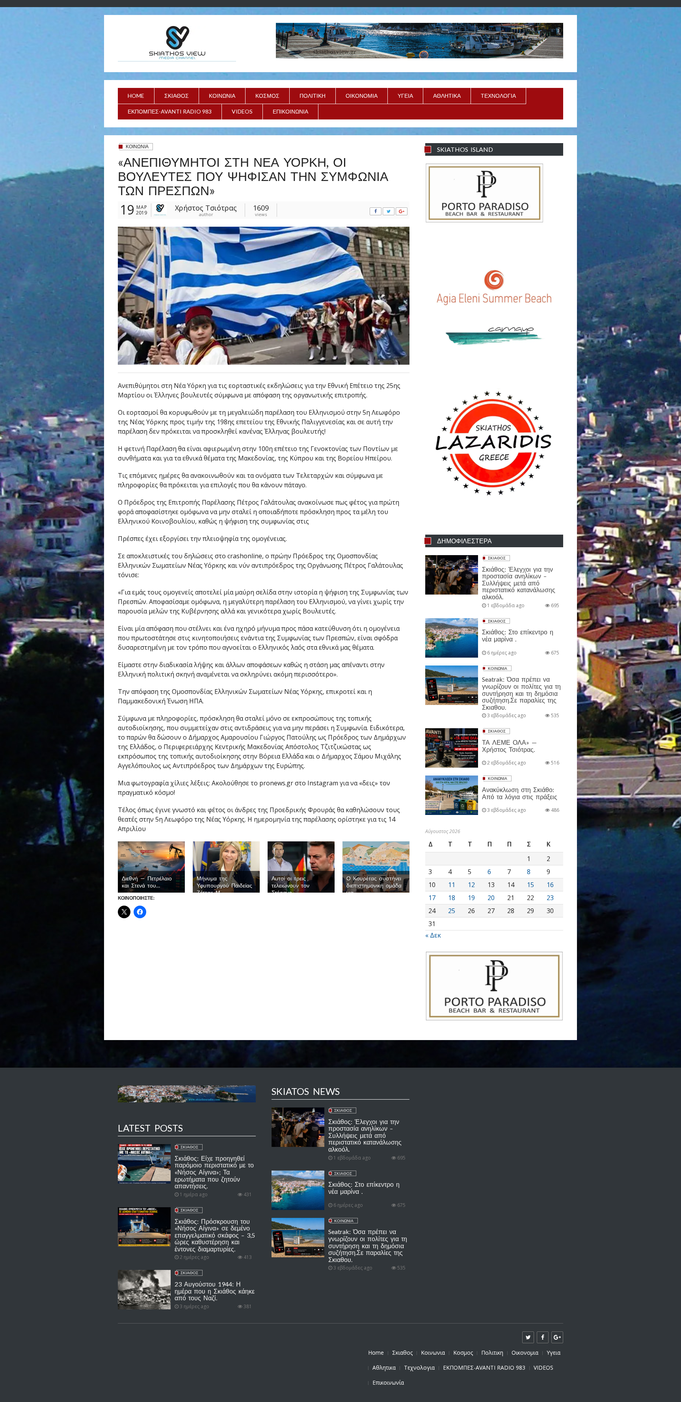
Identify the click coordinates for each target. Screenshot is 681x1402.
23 (550, 897)
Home (136, 95)
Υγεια (405, 95)
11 (451, 884)
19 (471, 897)
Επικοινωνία (290, 111)
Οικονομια (362, 95)
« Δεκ (433, 935)
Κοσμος (267, 95)
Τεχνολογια (498, 95)
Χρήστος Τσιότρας (206, 208)
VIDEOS (242, 111)
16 (550, 884)
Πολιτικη (313, 95)
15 (530, 884)
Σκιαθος (176, 95)
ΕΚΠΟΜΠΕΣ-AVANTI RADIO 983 (170, 111)
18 (451, 897)
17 (431, 897)
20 (491, 897)
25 (451, 910)
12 (471, 884)
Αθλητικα (447, 95)
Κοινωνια (222, 95)
